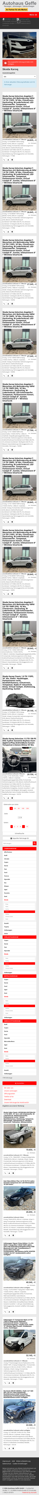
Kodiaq (7, 914)
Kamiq (7, 909)
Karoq (7, 911)
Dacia (6, 866)
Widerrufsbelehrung (23, 1461)
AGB (13, 1461)
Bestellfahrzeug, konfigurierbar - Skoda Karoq (19, 126)
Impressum (6, 1461)
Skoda (6, 900)
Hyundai (7, 879)
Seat (5, 896)
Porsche (7, 893)
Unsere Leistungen (10, 1091)
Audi (5, 855)
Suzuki (6, 923)
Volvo (6, 933)
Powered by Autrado (29, 1492)
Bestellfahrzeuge (10, 976)
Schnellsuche (19, 833)
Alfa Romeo (8, 852)
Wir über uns (8, 1088)
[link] (4, 159)
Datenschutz (6, 1464)
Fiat (5, 869)
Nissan (6, 886)
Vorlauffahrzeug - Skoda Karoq (19, 767)
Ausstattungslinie (8, 73)
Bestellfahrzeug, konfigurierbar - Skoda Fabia (19, 1142)
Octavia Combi (9, 916)
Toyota (6, 927)
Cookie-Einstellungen (20, 1464)
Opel (5, 889)
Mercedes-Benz (9, 1041)
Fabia (7, 906)
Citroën (6, 859)
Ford (5, 872)
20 (15, 808)
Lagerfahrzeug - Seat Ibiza (19, 1208)
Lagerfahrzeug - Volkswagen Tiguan (19, 1277)
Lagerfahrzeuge (10, 849)
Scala (7, 919)
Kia (5, 883)
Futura (6, 876)
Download (7, 1099)
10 (27, 827)
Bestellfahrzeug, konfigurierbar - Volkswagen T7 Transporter (19, 1351)
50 (19, 808)
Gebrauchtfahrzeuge (12, 1021)
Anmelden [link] (20, 1083)
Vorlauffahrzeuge (11, 937)
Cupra (6, 862)
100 (23, 808)
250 (27, 808)
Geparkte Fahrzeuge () (20, 838)
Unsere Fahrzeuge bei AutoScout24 (16, 1102)
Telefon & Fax (9, 1097)
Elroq (7, 904)
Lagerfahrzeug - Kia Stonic (19, 1419)
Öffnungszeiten (9, 1094)
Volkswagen (8, 930)
